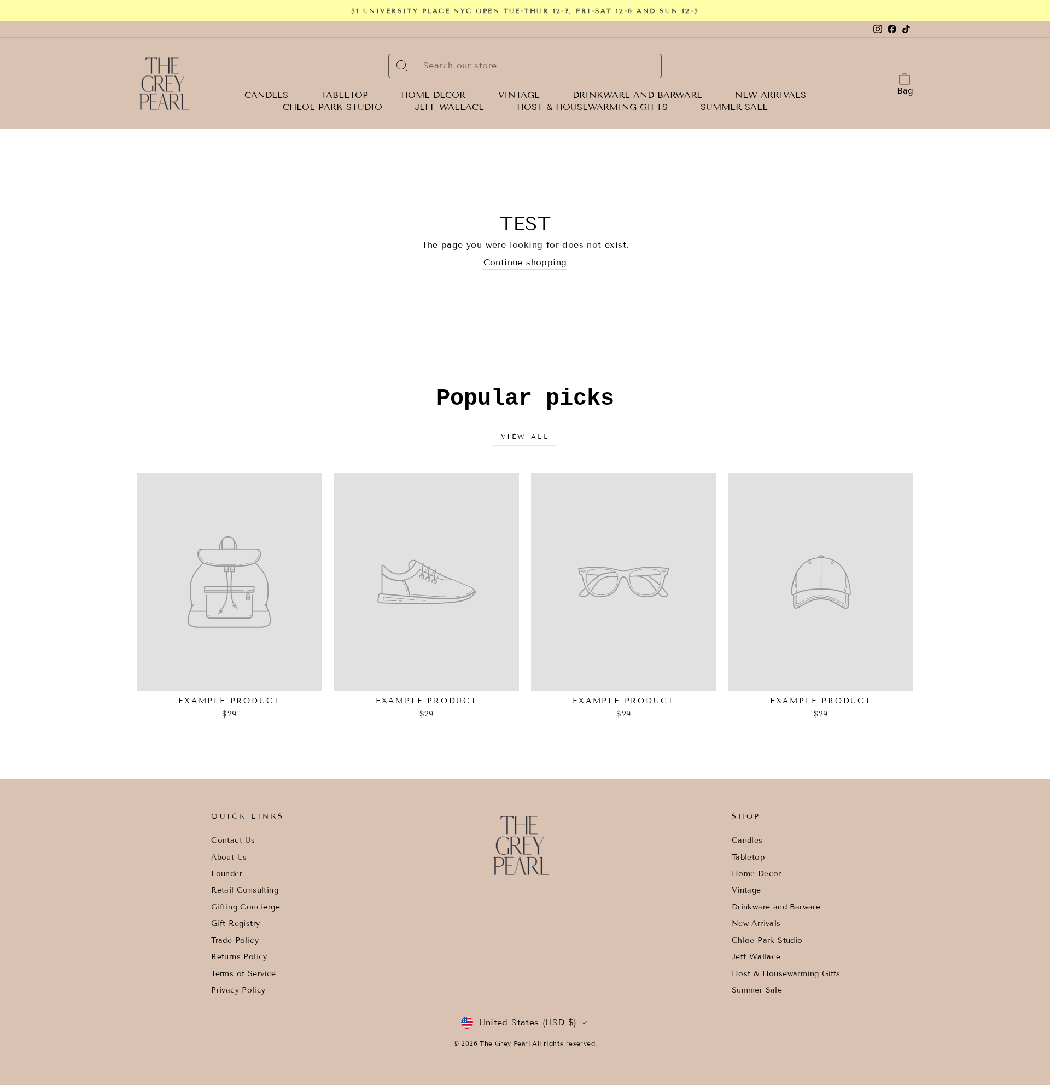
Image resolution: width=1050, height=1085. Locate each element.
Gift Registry (235, 923)
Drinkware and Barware (637, 95)
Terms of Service (243, 973)
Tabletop (344, 95)
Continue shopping (525, 262)
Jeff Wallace (449, 107)
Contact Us (233, 840)
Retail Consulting (244, 890)
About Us (229, 857)
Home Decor (433, 95)
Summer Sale (734, 107)
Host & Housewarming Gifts (592, 107)
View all (525, 436)
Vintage (519, 95)
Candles (266, 95)
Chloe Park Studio (332, 107)
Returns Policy (239, 956)
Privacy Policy (238, 990)
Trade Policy (235, 940)
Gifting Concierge (245, 907)
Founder (226, 873)
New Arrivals (770, 95)
